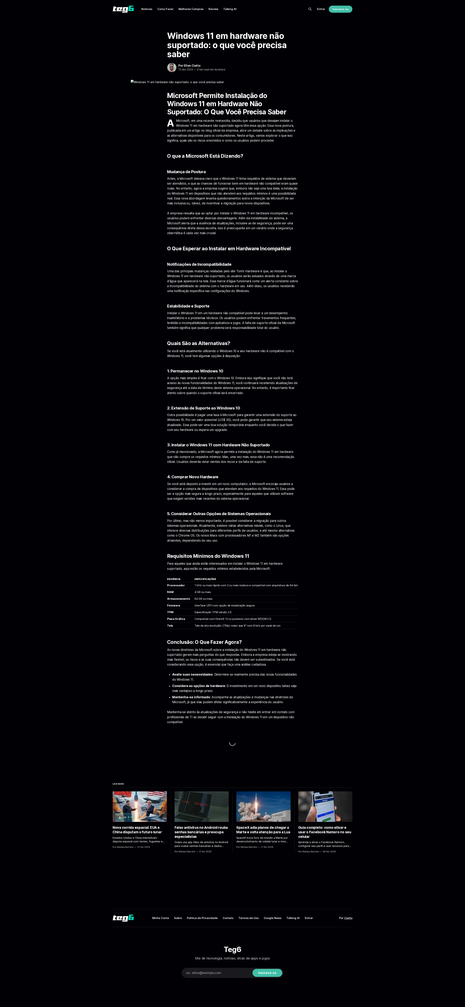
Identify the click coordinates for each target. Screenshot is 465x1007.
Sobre (178, 918)
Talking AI (229, 9)
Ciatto (348, 918)
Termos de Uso (248, 918)
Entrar (321, 9)
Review (213, 9)
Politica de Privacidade (202, 918)
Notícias (146, 9)
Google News (272, 918)
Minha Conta (160, 918)
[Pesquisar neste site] (310, 9)
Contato (228, 918)
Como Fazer (165, 9)
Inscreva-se (341, 9)
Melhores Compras (191, 9)
